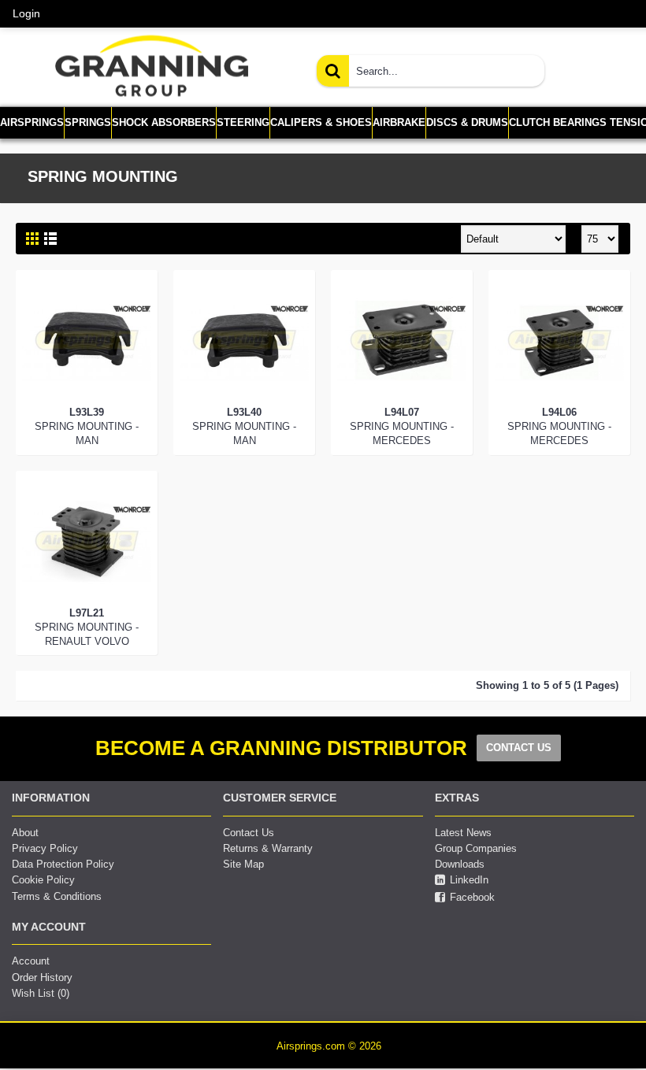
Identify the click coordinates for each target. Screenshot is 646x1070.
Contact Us (248, 833)
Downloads (459, 864)
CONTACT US (518, 747)
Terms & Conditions (57, 896)
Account (31, 961)
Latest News (463, 833)
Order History (42, 977)
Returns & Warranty (268, 848)
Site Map (243, 864)
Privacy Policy (45, 848)
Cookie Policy (43, 880)
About (25, 833)
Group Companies (476, 848)
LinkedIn (469, 881)
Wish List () (40, 993)
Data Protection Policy (63, 864)
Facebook (472, 897)
